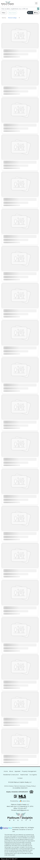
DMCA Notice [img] (8, 786)
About (11, 771)
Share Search (12, 13)
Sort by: (4, 18)
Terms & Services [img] (19, 786)
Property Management (29, 771)
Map (36, 13)
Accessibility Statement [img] (20, 788)
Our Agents (33, 774)
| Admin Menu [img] (26, 801)
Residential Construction (11, 774)
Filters (3, 13)
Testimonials (24, 774)
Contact (20, 778)
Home (6, 771)
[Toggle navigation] (36, 3)
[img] (15, 801)
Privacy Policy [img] (30, 786)
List (30, 13)
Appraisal (17, 771)
